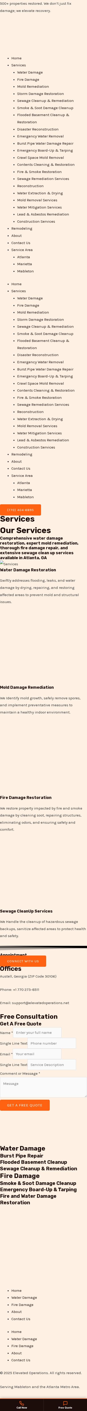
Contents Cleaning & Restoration (46, 164)
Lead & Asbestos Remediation (43, 214)
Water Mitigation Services (39, 207)
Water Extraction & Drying (40, 193)
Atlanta (23, 257)
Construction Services (36, 221)
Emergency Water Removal (40, 136)
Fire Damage (28, 79)
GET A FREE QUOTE (25, 1105)
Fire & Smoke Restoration (39, 171)
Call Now (22, 1407)
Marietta (24, 264)
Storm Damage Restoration (40, 93)
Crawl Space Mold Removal (40, 157)
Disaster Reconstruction (38, 129)
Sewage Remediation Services (43, 178)
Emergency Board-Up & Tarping (45, 150)
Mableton (25, 271)
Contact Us (20, 242)
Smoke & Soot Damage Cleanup (45, 107)
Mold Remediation (33, 86)
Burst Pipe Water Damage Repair (45, 143)
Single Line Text (13, 1043)
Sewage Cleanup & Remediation (45, 100)
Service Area (22, 249)
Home (16, 58)
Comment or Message (20, 1073)
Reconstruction (30, 186)
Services (18, 65)
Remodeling (21, 228)
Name (6, 1032)
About (16, 235)
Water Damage (30, 72)
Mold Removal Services (37, 200)
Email (6, 1054)
